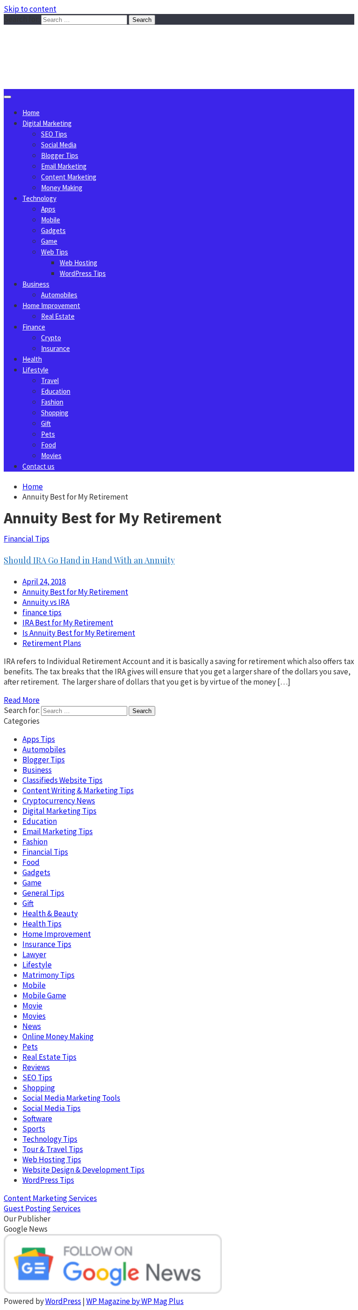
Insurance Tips (46, 944)
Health (32, 359)
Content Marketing (68, 176)
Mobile (50, 219)
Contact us (38, 466)
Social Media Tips (51, 1108)
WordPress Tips (83, 273)
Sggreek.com (73, 43)
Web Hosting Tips (51, 1159)
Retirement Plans (51, 643)
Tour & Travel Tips (52, 1149)
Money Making (62, 187)
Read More (22, 700)
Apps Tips (38, 739)
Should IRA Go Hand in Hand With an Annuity (89, 560)
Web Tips (54, 251)
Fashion (52, 402)
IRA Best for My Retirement (67, 622)
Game (49, 241)
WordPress (63, 1301)
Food (48, 444)
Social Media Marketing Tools (71, 1098)
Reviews (36, 1067)
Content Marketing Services (50, 1198)
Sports (33, 1129)
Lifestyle (35, 369)
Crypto (51, 337)
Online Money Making (58, 1036)
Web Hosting (78, 262)
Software (37, 1118)
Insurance (55, 348)
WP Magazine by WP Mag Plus (135, 1301)
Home (31, 112)
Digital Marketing (47, 123)
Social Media (58, 144)
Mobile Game (44, 995)
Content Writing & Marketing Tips (78, 790)
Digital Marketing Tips (59, 811)
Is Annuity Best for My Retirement (78, 633)
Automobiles (59, 294)
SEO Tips (54, 134)
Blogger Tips (59, 155)
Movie (32, 1006)
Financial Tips (26, 539)
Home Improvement (51, 305)
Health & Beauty (50, 913)
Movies (51, 455)
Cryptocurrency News (58, 801)
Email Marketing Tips (57, 831)
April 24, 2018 (44, 581)
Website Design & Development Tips (83, 1170)
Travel (50, 380)
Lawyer (34, 954)
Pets (48, 434)
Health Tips (42, 924)
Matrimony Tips (48, 975)
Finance (33, 326)
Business (35, 284)
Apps (48, 209)
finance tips (42, 612)
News (31, 1026)
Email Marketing (64, 166)
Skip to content (30, 9)
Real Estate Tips (49, 1057)
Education (55, 391)
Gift (46, 423)
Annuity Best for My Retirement (75, 592)
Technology (39, 198)
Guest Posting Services (42, 1208)
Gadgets (53, 230)
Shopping (55, 412)
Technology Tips (49, 1139)
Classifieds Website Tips (62, 780)
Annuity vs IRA (45, 602)
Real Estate (58, 316)
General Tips (43, 893)
